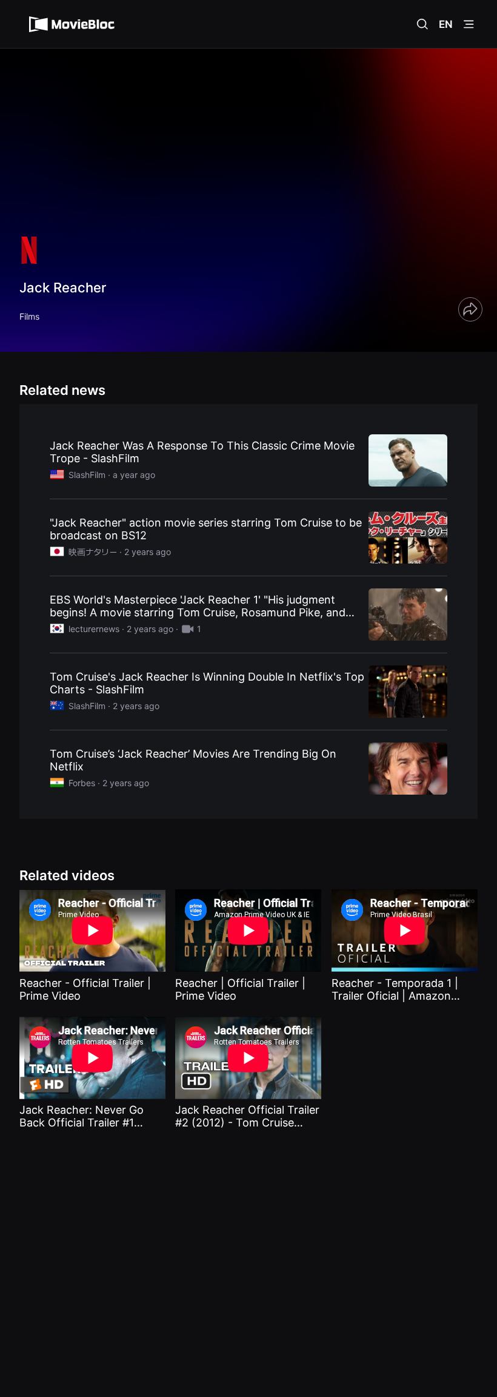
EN (446, 24)
